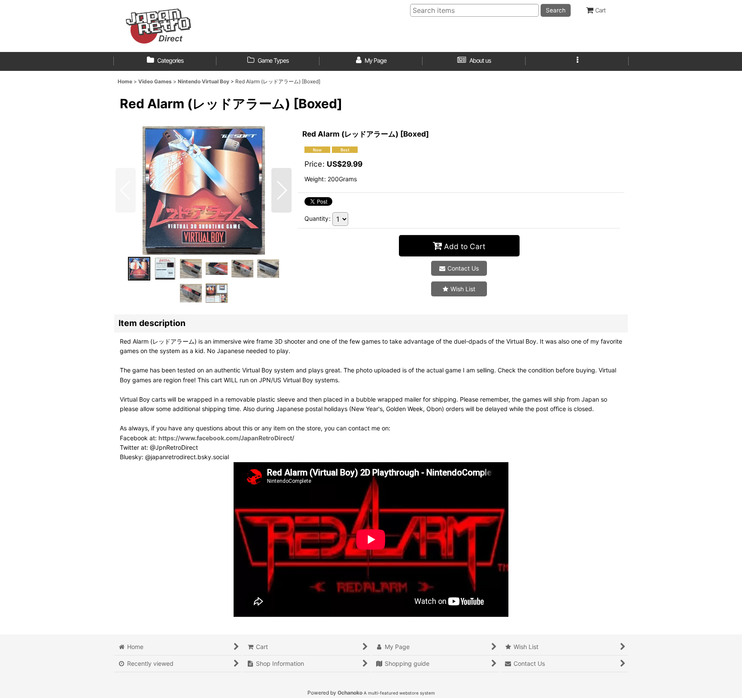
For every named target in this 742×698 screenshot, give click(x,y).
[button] (577, 61)
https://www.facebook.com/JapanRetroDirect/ (226, 438)
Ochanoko (350, 692)
